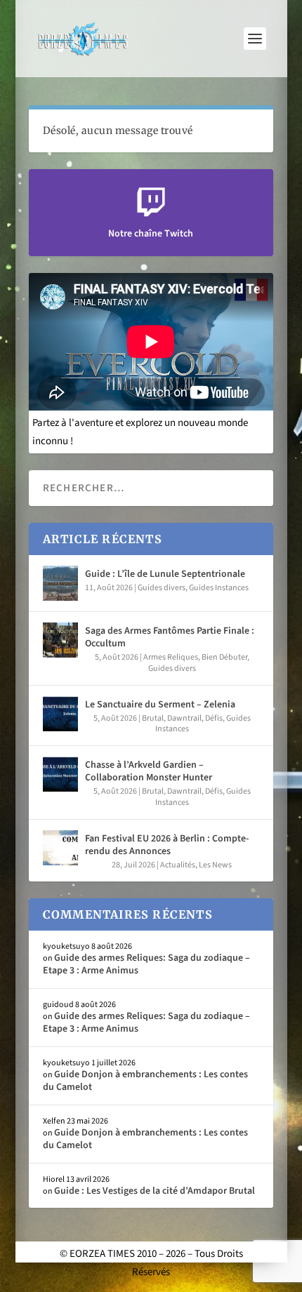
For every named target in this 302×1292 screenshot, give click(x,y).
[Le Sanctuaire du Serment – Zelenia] (60, 713)
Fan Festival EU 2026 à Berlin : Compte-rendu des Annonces (167, 845)
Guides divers (161, 588)
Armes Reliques (170, 657)
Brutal (153, 718)
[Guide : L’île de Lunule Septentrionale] (60, 583)
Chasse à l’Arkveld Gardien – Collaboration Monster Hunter (148, 771)
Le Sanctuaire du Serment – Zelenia (160, 705)
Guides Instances (219, 588)
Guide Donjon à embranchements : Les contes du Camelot (145, 1080)
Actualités (177, 865)
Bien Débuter (224, 657)
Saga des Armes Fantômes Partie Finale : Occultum (169, 637)
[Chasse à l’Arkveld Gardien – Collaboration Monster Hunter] (60, 774)
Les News (215, 865)
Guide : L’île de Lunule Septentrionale (165, 574)
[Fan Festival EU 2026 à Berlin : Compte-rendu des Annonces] (60, 847)
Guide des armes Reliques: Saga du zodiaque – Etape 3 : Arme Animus (146, 964)
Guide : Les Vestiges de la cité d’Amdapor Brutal (154, 1191)
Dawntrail (184, 718)
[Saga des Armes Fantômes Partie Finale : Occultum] (60, 640)
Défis (214, 718)
